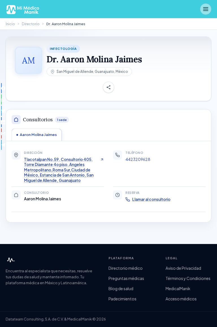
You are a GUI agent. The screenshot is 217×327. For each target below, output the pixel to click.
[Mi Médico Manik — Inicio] (10, 260)
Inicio (10, 24)
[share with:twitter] (1, 111)
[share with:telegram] (1, 145)
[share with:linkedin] (1, 122)
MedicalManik (178, 288)
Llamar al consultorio (151, 199)
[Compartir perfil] (108, 87)
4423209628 (137, 159)
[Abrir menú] (205, 9)
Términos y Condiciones (188, 278)
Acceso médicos (181, 298)
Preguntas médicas (126, 278)
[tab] (37, 135)
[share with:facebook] (1, 88)
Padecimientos (122, 298)
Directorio (31, 24)
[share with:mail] (1, 133)
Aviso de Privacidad (183, 268)
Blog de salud (120, 288)
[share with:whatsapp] (1, 99)
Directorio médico (125, 268)
